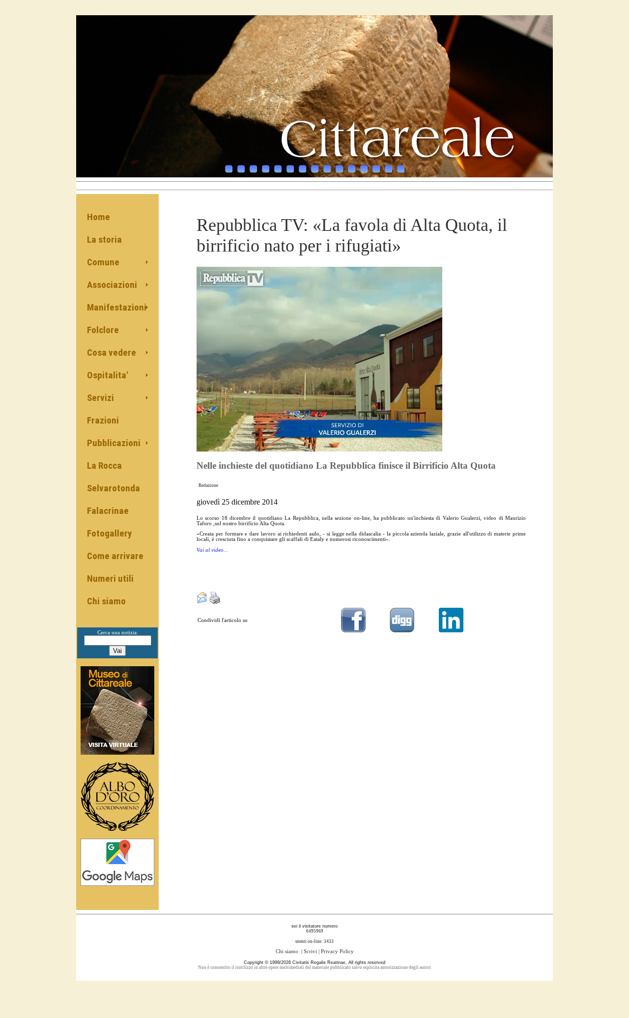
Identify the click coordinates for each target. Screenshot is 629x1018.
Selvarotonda (113, 488)
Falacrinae (108, 510)
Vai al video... (212, 550)
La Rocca (104, 465)
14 (388, 169)
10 (339, 169)
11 (351, 169)
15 (401, 169)
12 (364, 169)
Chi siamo (106, 601)
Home (98, 217)
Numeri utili (110, 578)
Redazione (208, 485)
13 (376, 169)
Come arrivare (115, 556)
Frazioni (103, 420)
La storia (104, 239)
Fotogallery (109, 533)
